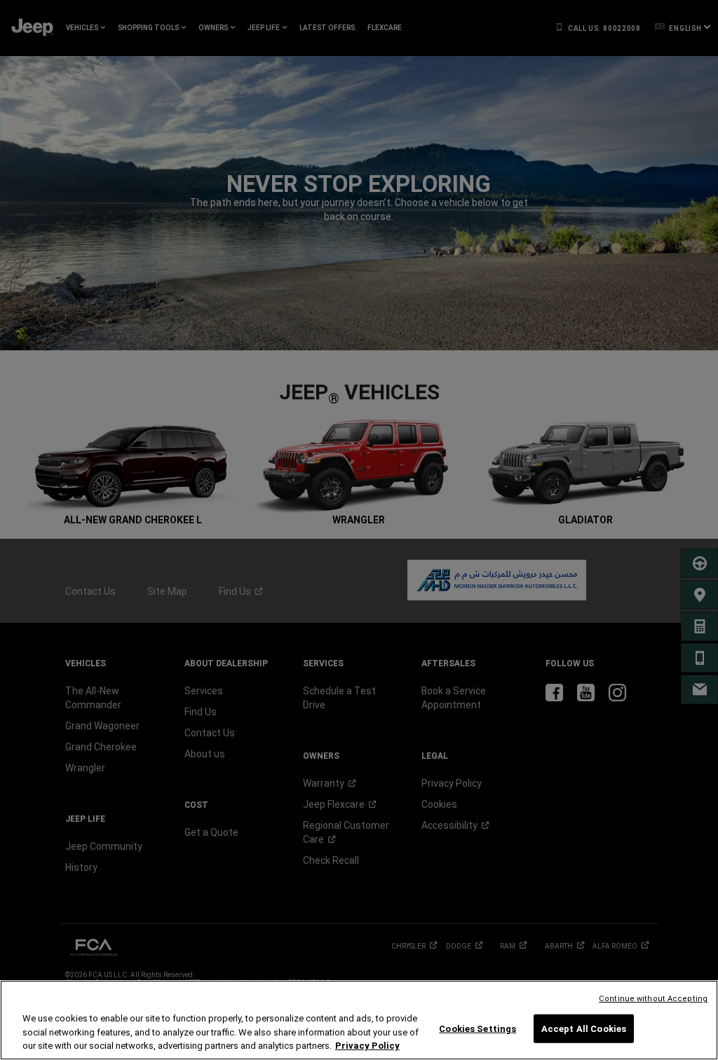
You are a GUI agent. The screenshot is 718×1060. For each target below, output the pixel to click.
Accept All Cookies (583, 1028)
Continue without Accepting (653, 998)
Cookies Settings (477, 1028)
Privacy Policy (367, 1045)
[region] (359, 1020)
